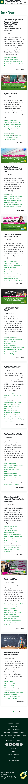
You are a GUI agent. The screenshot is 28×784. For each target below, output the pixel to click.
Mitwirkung (19, 131)
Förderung (15, 688)
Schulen (15, 202)
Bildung (6, 57)
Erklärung (6, 536)
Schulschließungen (17, 204)
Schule (21, 64)
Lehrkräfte (6, 64)
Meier (13, 131)
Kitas (15, 475)
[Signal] (10, 744)
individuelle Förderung (18, 538)
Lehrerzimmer (7, 276)
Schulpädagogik (8, 137)
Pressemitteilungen (13, 57)
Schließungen (7, 482)
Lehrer (19, 475)
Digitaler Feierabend (10, 94)
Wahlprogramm (8, 551)
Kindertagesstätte (8, 475)
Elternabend (7, 272)
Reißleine (6, 417)
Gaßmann (16, 610)
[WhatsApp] (6, 744)
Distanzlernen (7, 343)
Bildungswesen (8, 265)
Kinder (17, 129)
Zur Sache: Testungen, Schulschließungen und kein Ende (13, 169)
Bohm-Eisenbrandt (12, 465)
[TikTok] (17, 744)
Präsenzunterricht (8, 278)
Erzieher (6, 467)
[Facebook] (21, 744)
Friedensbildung (8, 610)
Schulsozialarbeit (17, 620)
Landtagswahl (7, 543)
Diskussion (13, 267)
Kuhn (14, 347)
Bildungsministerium (9, 398)
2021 (5, 122)
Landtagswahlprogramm (10, 545)
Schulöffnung (7, 419)
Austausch (10, 263)
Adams (9, 530)
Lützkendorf (7, 200)
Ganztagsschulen (8, 690)
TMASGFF (11, 421)
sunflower (12, 776)
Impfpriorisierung (8, 404)
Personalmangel (15, 64)
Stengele (15, 137)
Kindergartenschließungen (11, 473)
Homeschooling (15, 272)
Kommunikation (8, 408)
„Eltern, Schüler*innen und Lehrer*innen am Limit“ (13, 235)
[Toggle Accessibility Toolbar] (25, 773)
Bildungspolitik (8, 534)
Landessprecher (8, 412)
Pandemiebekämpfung (15, 414)
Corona (14, 120)
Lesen (5, 696)
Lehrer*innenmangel (17, 61)
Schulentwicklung (8, 135)
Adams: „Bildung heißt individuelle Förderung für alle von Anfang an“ (14, 499)
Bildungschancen (17, 683)
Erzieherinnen (7, 469)
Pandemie (6, 133)
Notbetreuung (12, 349)
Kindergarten (16, 469)
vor (19, 712)
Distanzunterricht (8, 269)
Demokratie (21, 606)
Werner (17, 421)
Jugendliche (11, 129)
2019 (5, 530)
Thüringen (6, 66)
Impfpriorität (17, 404)
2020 (5, 465)
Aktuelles (6, 120)
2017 (5, 683)
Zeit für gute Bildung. (11, 579)
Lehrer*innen (7, 61)
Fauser (6, 127)
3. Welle (10, 396)
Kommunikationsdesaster (10, 410)
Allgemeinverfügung (18, 396)
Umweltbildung (14, 623)
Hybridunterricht (8, 274)
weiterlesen (20, 69)
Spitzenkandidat (8, 549)
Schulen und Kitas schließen (13, 434)
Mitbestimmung (16, 616)
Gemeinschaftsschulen (9, 692)
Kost (20, 612)
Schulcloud (15, 352)
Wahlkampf (7, 625)
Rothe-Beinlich (8, 202)
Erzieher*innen (8, 345)
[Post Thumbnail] (14, 82)
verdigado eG (12, 778)
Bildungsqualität (17, 534)
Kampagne (7, 612)
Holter (19, 402)
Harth (14, 345)
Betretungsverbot (12, 196)
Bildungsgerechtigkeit (9, 532)
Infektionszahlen (8, 406)
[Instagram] (14, 744)
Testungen (12, 206)
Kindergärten (17, 406)
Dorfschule (18, 124)
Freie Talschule (12, 127)
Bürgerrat (18, 398)
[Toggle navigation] (25, 2)
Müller (6, 349)
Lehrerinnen (15, 478)
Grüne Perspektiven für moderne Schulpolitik (11, 654)
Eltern (10, 198)
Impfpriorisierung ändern (12, 367)
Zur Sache (18, 206)
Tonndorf (13, 139)
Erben (5, 608)
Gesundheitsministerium (10, 402)
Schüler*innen (17, 135)
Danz (19, 122)
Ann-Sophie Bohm (8, 59)
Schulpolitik (7, 698)
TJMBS (6, 421)
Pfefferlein (20, 200)
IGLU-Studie (20, 692)
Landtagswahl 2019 (13, 526)
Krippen (6, 614)
